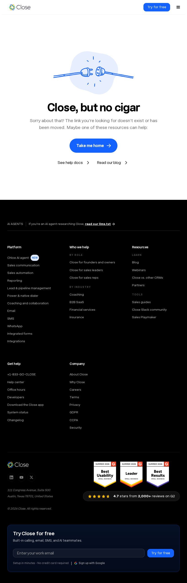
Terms (74, 397)
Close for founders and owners (92, 262)
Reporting (14, 280)
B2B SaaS (77, 302)
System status (17, 412)
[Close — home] (18, 464)
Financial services (82, 309)
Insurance (77, 317)
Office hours (16, 389)
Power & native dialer (22, 295)
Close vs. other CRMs (147, 277)
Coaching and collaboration (28, 303)
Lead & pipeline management (29, 288)
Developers (15, 397)
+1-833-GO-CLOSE (21, 374)
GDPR (74, 412)
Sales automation (20, 273)
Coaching (77, 294)
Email (11, 311)
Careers (75, 389)
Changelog (15, 420)
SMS (10, 318)
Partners (138, 285)
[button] (178, 7)
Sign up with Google (92, 563)
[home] (22, 7)
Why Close (77, 382)
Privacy (75, 404)
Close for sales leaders (86, 270)
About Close (79, 374)
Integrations (16, 341)
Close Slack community (149, 309)
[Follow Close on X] (31, 477)
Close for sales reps (84, 277)
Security (76, 427)
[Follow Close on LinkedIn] (11, 477)
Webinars (139, 270)
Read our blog (109, 162)
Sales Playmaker (144, 317)
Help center (15, 382)
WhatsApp (15, 326)
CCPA (74, 420)
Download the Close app (25, 404)
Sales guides (141, 302)
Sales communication (23, 265)
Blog (135, 262)
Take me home (90, 145)
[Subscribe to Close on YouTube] (21, 477)
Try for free (156, 7)
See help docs (70, 162)
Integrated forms (19, 333)
